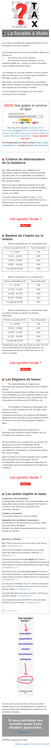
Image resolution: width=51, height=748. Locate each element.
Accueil (46, 744)
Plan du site (36, 744)
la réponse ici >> (15, 546)
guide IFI (28, 133)
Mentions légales (22, 744)
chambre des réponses (36, 145)
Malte (15, 46)
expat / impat (42, 142)
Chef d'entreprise (31, 130)
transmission (9, 145)
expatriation (33, 128)
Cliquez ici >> (25, 732)
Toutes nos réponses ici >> (10, 611)
